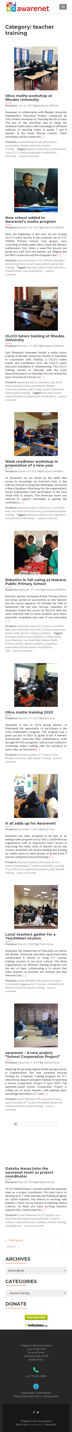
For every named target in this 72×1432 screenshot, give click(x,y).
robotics (28, 643)
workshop (10, 156)
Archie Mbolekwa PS (28, 980)
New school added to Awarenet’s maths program (30, 220)
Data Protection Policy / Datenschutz (36, 1396)
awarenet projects (27, 141)
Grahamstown (58, 148)
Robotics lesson (28, 647)
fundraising (20, 865)
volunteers (45, 633)
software (19, 1106)
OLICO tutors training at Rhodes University (34, 338)
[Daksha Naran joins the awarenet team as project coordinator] (36, 1142)
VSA (7, 650)
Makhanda (28, 518)
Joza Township (13, 640)
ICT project (44, 626)
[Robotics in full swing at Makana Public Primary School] (36, 552)
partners (44, 869)
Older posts (14, 1240)
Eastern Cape (45, 267)
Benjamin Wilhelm (48, 105)
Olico (53, 141)
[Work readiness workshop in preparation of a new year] (36, 433)
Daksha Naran (52, 1062)
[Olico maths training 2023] (36, 684)
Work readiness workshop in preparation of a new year (31, 463)
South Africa (49, 152)
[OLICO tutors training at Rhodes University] (36, 308)
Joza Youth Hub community (26, 511)
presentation (12, 145)
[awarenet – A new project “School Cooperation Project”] (36, 1025)
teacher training (21, 392)
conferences (44, 507)
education (43, 141)
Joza (7, 152)
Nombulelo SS (55, 984)
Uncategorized (13, 1225)
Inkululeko (47, 865)
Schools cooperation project (20, 1222)
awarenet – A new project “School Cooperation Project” (32, 1055)
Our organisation (28, 869)
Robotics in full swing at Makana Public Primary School (35, 582)
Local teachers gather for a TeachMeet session (30, 936)
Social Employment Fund (40, 263)
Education (43, 148)
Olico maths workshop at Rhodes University (28, 98)
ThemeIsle (50, 1424)
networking (11, 263)
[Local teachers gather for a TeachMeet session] (36, 906)
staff (16, 633)
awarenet (31, 148)
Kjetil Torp (49, 718)
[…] (43, 136)
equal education (14, 1102)
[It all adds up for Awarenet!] (36, 795)
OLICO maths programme (26, 152)
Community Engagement (19, 984)
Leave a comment (29, 156)
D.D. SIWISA (45, 260)
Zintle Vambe (46, 944)
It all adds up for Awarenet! (30, 823)
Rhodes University (30, 145)
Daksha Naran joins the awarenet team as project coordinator (29, 1172)
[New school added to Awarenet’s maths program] (36, 190)
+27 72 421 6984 (36, 1376)
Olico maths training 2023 (29, 712)
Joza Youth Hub (31, 640)
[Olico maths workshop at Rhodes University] (36, 68)
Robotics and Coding (29, 389)
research (54, 1218)
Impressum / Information (36, 1392)
